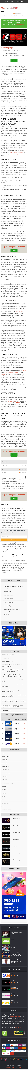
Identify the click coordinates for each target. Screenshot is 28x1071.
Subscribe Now (14, 539)
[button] (14, 530)
